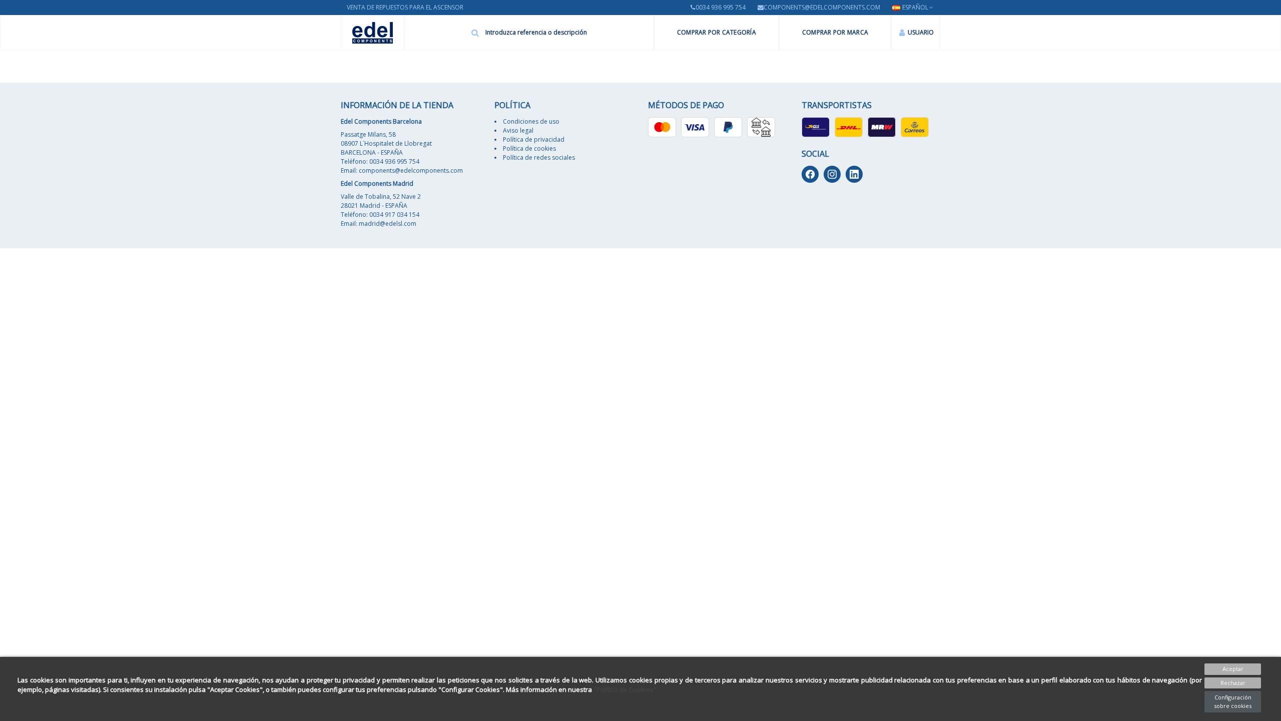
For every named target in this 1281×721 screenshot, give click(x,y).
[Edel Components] (372, 33)
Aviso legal (518, 130)
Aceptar (1232, 668)
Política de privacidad (533, 139)
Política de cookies (529, 148)
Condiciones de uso (531, 121)
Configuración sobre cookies (1232, 701)
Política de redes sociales (539, 157)
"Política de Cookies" (625, 689)
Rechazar (1232, 682)
